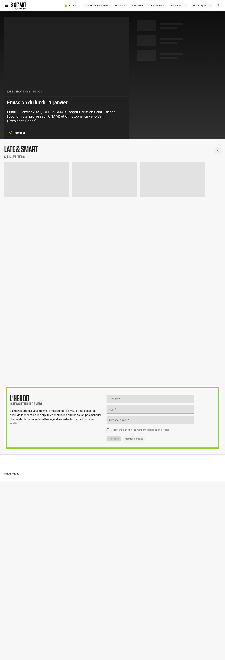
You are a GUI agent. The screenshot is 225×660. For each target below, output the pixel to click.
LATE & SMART (15, 91)
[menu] (6, 5)
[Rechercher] (218, 5)
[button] (71, 5)
